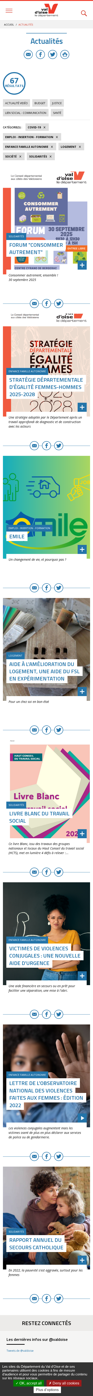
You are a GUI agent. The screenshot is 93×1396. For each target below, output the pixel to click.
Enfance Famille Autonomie (26, 147)
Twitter (52, 54)
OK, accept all (30, 1383)
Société (11, 156)
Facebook (40, 54)
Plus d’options (47, 1390)
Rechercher (84, 10)
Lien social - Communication (25, 113)
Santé (57, 113)
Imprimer (64, 54)
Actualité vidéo (16, 103)
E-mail (28, 54)
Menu (9, 10)
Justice (57, 103)
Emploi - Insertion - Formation (29, 137)
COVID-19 (34, 127)
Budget (40, 103)
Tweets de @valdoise (20, 1351)
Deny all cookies (65, 1383)
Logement (68, 147)
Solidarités (38, 156)
